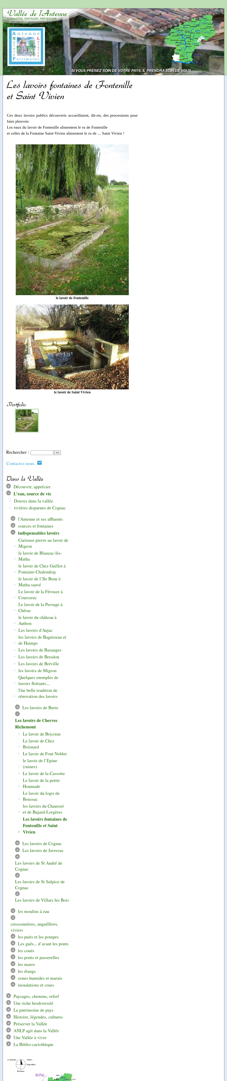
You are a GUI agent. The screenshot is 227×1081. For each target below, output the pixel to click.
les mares (26, 964)
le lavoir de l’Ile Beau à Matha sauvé (39, 582)
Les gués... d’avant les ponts (43, 944)
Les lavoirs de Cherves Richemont (36, 723)
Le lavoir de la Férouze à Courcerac (40, 594)
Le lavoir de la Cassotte (44, 773)
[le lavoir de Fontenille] (27, 431)
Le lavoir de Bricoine (42, 734)
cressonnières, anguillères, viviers (34, 927)
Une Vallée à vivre (30, 1038)
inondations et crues (36, 985)
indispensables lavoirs (38, 533)
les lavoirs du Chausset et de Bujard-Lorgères (43, 809)
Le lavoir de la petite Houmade (41, 783)
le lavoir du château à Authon (37, 620)
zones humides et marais (40, 978)
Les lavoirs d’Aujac (35, 630)
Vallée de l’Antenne (37, 13)
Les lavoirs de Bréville (38, 664)
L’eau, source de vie (32, 493)
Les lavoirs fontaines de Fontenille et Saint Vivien (45, 825)
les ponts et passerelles (38, 958)
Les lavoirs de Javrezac (43, 850)
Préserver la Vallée (30, 1024)
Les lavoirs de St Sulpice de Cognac (40, 885)
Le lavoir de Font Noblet (45, 754)
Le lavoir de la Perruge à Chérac (40, 607)
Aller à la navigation (203, 5)
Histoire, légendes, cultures (38, 1017)
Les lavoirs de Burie (40, 707)
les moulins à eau (33, 911)
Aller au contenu (165, 5)
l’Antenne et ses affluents (40, 519)
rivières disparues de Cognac (40, 508)
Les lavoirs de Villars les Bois (42, 900)
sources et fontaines (35, 526)
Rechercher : (17, 452)
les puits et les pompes (38, 937)
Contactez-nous (21, 463)
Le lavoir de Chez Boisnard (38, 744)
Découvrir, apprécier (32, 487)
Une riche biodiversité (33, 1003)
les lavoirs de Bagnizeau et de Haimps (42, 640)
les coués (26, 951)
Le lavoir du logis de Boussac (41, 796)
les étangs (27, 971)
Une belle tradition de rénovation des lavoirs (38, 693)
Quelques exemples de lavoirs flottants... (38, 680)
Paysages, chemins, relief (36, 996)
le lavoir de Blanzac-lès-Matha (40, 556)
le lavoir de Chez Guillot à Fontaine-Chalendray (42, 569)
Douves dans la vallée (33, 501)
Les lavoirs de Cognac (42, 843)
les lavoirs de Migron (37, 670)
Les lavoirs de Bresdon (38, 657)
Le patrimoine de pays (33, 1010)
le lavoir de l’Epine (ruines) (40, 763)
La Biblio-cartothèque (33, 1045)
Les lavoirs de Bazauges (39, 650)
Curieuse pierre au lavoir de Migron (43, 543)
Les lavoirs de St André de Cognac (38, 866)
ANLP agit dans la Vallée (36, 1031)
